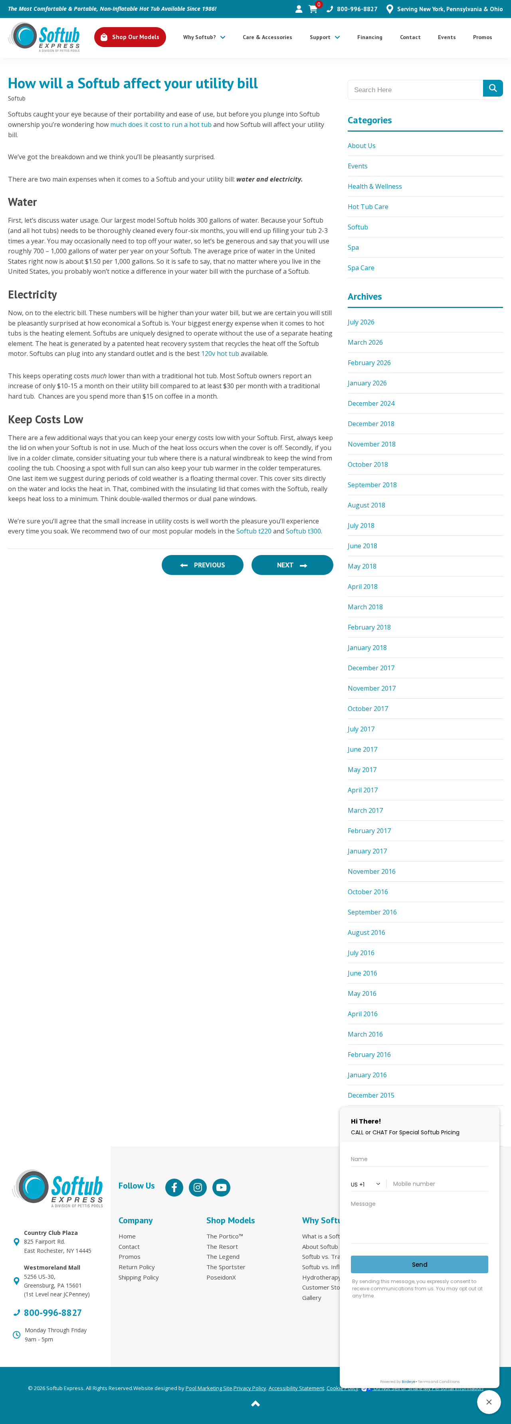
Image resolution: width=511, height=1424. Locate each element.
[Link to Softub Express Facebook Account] (174, 1188)
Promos (130, 1256)
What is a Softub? (326, 1236)
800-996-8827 (53, 1312)
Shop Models (230, 1220)
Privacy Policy (250, 1388)
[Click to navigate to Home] (43, 37)
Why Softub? (326, 1220)
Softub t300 (303, 531)
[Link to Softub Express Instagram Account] (198, 1188)
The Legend (223, 1256)
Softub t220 (253, 531)
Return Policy (137, 1267)
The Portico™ (224, 1236)
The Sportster (226, 1267)
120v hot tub (220, 353)
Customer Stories (326, 1287)
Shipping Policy (139, 1277)
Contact (129, 1246)
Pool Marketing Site (209, 1388)
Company (136, 1220)
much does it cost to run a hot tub (161, 124)
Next (286, 564)
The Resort (222, 1246)
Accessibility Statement (296, 1388)
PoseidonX (221, 1277)
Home (127, 1236)
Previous (208, 564)
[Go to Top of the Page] (255, 1402)
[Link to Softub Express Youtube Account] (221, 1188)
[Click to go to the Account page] (299, 9)
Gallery (311, 1298)
